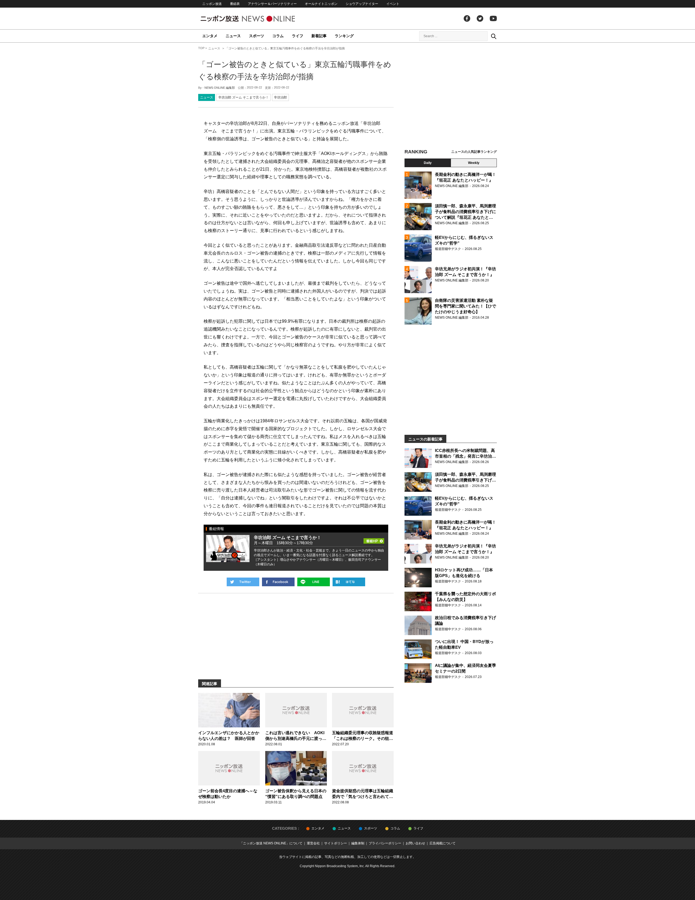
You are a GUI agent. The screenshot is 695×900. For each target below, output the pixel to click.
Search (493, 36)
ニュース (233, 36)
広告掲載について (442, 843)
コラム (278, 36)
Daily (428, 163)
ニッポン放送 (212, 4)
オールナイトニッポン (321, 4)
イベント (392, 4)
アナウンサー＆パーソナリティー (272, 4)
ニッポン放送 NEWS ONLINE (258, 18)
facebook (467, 18)
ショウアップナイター (362, 4)
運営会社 (313, 843)
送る (313, 582)
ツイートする (243, 582)
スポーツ (256, 36)
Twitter (480, 18)
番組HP (374, 539)
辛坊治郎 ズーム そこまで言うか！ (243, 97)
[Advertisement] (451, 96)
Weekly (473, 163)
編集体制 (357, 843)
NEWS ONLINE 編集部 (219, 87)
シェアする (278, 582)
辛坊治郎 (280, 97)
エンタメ (209, 36)
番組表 (235, 4)
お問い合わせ (415, 843)
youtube (493, 18)
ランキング (344, 36)
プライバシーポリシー (385, 843)
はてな (349, 582)
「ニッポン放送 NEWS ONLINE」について (271, 843)
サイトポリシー (335, 843)
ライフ (297, 36)
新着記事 (319, 36)
